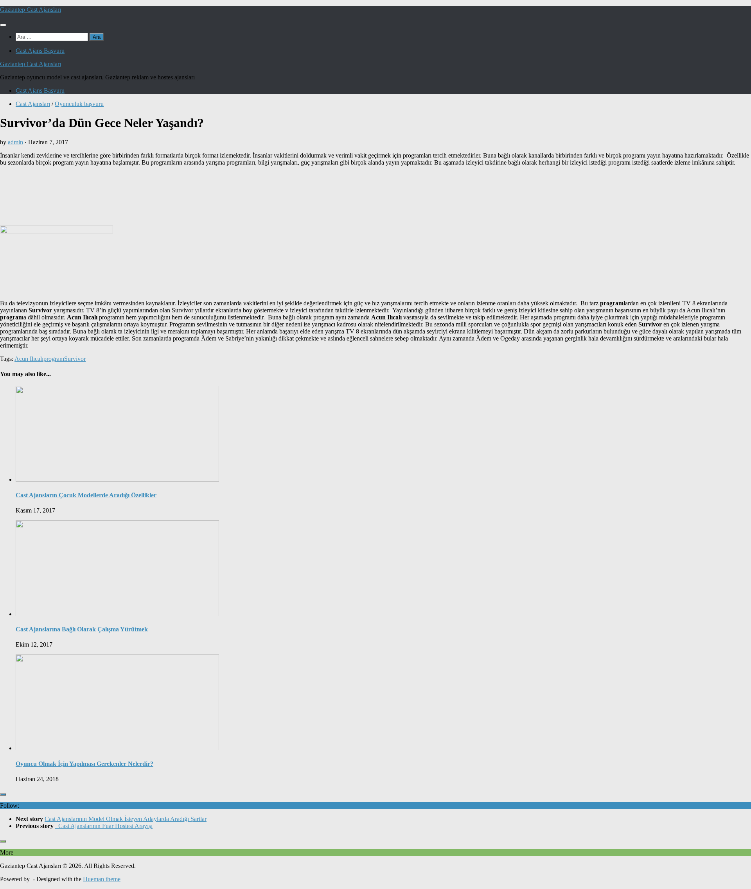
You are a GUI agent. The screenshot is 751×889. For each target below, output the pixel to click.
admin (15, 142)
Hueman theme (101, 879)
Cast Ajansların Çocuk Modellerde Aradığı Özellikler (86, 495)
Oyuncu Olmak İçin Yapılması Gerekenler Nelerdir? (84, 763)
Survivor (75, 358)
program (53, 358)
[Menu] (3, 25)
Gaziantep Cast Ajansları (30, 9)
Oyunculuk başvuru (79, 103)
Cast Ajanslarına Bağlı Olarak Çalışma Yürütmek (82, 629)
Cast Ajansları (33, 103)
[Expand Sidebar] (3, 794)
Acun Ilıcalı (28, 358)
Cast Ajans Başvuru (40, 50)
